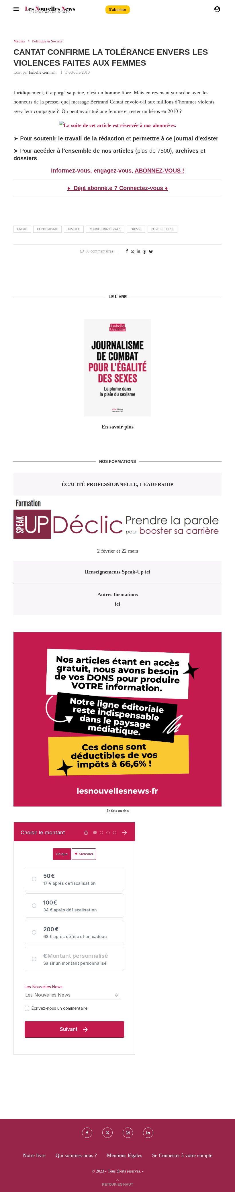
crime (22, 229)
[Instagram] (128, 1133)
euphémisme (47, 229)
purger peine (162, 229)
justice (74, 229)
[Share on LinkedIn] (138, 251)
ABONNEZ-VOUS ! (159, 170)
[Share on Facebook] (127, 251)
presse (136, 229)
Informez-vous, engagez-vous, (93, 170)
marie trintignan (105, 229)
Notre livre (34, 1155)
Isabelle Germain (42, 72)
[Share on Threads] (144, 251)
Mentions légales (124, 1155)
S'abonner (117, 9)
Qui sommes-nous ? (76, 1155)
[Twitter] (107, 1133)
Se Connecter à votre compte (182, 1155)
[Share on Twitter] (132, 251)
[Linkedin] (148, 1133)
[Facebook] (87, 1133)
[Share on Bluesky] (151, 251)
